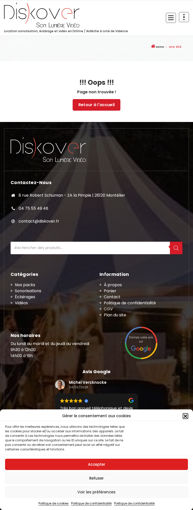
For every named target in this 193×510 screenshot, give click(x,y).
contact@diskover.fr (39, 221)
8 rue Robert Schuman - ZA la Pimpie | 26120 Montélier (72, 195)
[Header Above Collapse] (184, 17)
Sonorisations (28, 291)
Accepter (96, 464)
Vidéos (21, 303)
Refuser (96, 478)
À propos (113, 285)
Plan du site (115, 315)
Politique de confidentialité (91, 503)
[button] (185, 415)
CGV (108, 309)
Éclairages (25, 297)
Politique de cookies (53, 503)
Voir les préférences (96, 492)
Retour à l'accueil (96, 105)
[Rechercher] (176, 248)
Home (159, 47)
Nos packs (25, 285)
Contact (112, 297)
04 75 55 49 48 (33, 208)
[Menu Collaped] (171, 18)
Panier (110, 291)
